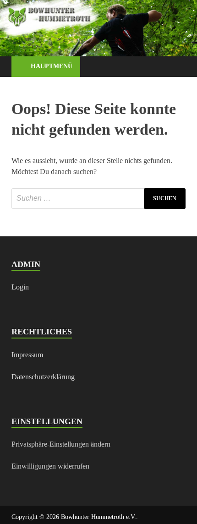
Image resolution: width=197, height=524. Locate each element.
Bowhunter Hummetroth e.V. (98, 516)
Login (20, 287)
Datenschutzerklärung (43, 377)
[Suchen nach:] (98, 198)
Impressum (27, 355)
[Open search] (174, 67)
